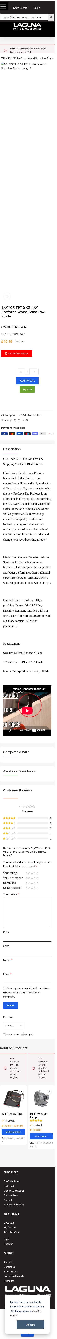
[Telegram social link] (27, 420)
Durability (9, 883)
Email (7, 974)
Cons (6, 946)
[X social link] (15, 420)
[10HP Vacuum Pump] (41, 1099)
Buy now (27, 389)
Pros (6, 932)
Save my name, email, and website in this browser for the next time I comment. (26, 992)
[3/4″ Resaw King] (13, 1099)
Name (7, 960)
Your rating (10, 873)
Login (37, 8)
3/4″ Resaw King (12, 1113)
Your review (11, 894)
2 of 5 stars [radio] (29, 873)
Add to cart (27, 380)
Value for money (13, 878)
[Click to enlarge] (7, 296)
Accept (30, 1324)
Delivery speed (12, 888)
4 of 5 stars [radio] (34, 873)
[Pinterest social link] (19, 420)
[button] (41, 1136)
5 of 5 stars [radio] (37, 873)
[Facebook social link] (11, 420)
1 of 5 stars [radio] (26, 873)
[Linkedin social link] (23, 420)
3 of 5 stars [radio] (32, 873)
